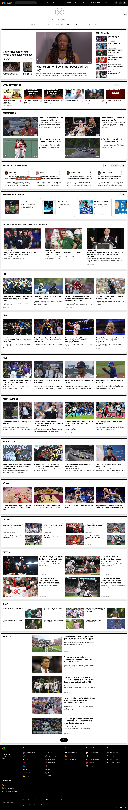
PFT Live (88, 100)
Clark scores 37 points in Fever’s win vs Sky (115, 51)
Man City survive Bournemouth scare (42, 25)
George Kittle (45, 172)
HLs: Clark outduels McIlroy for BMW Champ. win (53, 609)
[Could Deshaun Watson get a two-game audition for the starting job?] (47, 643)
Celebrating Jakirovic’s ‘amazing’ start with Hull (17, 422)
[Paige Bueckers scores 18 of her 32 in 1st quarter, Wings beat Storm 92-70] (110, 495)
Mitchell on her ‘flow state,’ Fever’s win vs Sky (62, 68)
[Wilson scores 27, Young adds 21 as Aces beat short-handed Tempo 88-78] (48, 495)
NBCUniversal (9, 802)
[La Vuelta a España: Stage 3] (115, 94)
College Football (9, 250)
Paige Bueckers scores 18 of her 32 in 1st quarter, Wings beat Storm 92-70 (109, 506)
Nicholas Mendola (37, 433)
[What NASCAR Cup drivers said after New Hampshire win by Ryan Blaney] (48, 453)
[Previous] (29, 59)
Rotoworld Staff (47, 532)
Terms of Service (65, 799)
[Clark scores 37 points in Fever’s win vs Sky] (101, 53)
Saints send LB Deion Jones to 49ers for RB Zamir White (47, 298)
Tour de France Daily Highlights (9, 101)
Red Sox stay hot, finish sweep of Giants (115, 58)
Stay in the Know (6, 754)
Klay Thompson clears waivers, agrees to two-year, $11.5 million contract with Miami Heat (17, 340)
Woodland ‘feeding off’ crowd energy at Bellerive (94, 620)
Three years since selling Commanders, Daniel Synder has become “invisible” (78, 659)
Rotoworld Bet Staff (43, 574)
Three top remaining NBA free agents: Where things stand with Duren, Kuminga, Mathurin (79, 340)
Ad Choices (36, 799)
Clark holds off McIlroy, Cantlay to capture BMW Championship (115, 65)
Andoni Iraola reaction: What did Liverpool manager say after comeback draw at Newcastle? (48, 423)
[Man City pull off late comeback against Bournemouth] (101, 46)
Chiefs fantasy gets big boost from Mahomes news (54, 536)
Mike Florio (66, 651)
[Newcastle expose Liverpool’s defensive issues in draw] (101, 39)
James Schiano (6, 532)
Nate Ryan (36, 473)
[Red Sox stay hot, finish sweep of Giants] (101, 60)
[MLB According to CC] (86, 207)
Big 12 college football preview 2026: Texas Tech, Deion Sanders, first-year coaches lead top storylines (105, 254)
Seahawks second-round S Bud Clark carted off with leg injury (109, 298)
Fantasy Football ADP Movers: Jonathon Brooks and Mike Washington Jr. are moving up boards (94, 537)
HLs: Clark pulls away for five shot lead (13, 620)
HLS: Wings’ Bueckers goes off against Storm (79, 506)
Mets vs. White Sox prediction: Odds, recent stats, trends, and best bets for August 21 (111, 559)
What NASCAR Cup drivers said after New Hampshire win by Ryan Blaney (47, 465)
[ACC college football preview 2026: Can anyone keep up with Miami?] (64, 238)
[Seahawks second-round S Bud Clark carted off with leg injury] (110, 286)
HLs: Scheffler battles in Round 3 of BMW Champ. (54, 620)
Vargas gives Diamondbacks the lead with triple (109, 381)
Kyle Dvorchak (89, 544)
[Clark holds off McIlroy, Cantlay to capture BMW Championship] (101, 67)
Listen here (24, 213)
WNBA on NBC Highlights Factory (31, 101)
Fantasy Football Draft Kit (89, 25)
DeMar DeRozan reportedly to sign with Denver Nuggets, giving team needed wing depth (110, 340)
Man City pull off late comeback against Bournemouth (114, 44)
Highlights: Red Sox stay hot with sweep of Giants (50, 140)
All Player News (114, 165)
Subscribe (5, 761)
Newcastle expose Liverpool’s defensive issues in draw (116, 37)
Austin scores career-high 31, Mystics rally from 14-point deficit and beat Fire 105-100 (17, 507)
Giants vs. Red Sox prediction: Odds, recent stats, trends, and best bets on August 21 (49, 580)
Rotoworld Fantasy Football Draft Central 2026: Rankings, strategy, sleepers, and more (54, 525)
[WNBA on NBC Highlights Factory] (33, 94)
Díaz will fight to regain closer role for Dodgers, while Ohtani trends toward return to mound (78, 721)
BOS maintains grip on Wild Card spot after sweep (48, 381)
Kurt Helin (5, 350)
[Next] (31, 59)
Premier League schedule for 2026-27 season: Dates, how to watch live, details (79, 423)
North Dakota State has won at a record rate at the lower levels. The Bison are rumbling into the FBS (79, 679)
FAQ (19, 799)
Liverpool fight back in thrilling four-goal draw (109, 422)
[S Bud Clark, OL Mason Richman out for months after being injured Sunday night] (17, 286)
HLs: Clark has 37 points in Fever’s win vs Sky (112, 119)
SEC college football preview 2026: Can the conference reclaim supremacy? (20, 253)
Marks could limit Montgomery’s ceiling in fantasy (12, 536)
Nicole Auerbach (7, 261)
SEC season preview (72, 25)
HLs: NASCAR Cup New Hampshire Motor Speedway (77, 465)
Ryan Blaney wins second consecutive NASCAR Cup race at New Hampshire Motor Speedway (17, 466)
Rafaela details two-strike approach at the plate (79, 381)
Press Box (31, 799)
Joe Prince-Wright (112, 41)
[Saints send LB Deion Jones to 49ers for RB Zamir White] (48, 286)
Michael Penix (107, 172)
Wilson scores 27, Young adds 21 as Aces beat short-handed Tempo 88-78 (48, 506)
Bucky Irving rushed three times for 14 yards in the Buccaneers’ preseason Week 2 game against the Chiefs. (79, 178)
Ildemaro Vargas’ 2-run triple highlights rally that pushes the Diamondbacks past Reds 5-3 (17, 382)
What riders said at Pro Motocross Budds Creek (108, 465)
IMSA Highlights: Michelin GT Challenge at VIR (112, 140)
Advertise (4, 799)
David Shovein (89, 532)
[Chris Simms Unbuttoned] (74, 94)
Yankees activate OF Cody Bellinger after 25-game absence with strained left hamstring (79, 700)
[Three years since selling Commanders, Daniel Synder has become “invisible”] (47, 664)
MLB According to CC (101, 201)
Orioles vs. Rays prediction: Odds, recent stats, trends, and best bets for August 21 (51, 559)
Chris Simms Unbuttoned (72, 100)
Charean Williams (112, 76)
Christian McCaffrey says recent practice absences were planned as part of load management (78, 298)
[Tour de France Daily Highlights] (12, 94)
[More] (116, 2)
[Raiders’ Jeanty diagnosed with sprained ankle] (101, 74)
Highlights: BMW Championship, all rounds (13, 609)
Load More (64, 740)
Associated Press (112, 55)
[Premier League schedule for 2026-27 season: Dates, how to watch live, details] (79, 410)
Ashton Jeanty (14, 172)
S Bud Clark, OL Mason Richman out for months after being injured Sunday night (17, 298)
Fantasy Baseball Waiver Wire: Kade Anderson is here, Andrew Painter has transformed (13, 525)
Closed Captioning (14, 799)
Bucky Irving (75, 172)
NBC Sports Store (24, 799)
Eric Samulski (12, 532)
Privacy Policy (42, 799)
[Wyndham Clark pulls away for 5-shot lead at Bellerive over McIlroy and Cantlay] (116, 613)
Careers (8, 799)
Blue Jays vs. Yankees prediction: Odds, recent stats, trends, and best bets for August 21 (111, 580)
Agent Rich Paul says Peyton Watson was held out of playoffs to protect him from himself (48, 340)
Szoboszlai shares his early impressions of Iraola (51, 119)
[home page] (7, 3)
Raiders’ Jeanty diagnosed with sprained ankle (116, 72)
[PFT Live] (95, 94)
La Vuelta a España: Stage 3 (113, 101)
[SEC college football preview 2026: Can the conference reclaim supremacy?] (22, 238)
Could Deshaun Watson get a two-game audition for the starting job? (79, 637)
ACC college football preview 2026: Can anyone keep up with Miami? (63, 253)
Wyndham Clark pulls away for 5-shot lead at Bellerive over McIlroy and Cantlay (95, 610)
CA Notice (59, 799)
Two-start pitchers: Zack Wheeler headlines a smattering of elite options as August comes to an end (96, 525)
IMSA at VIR (59, 25)
